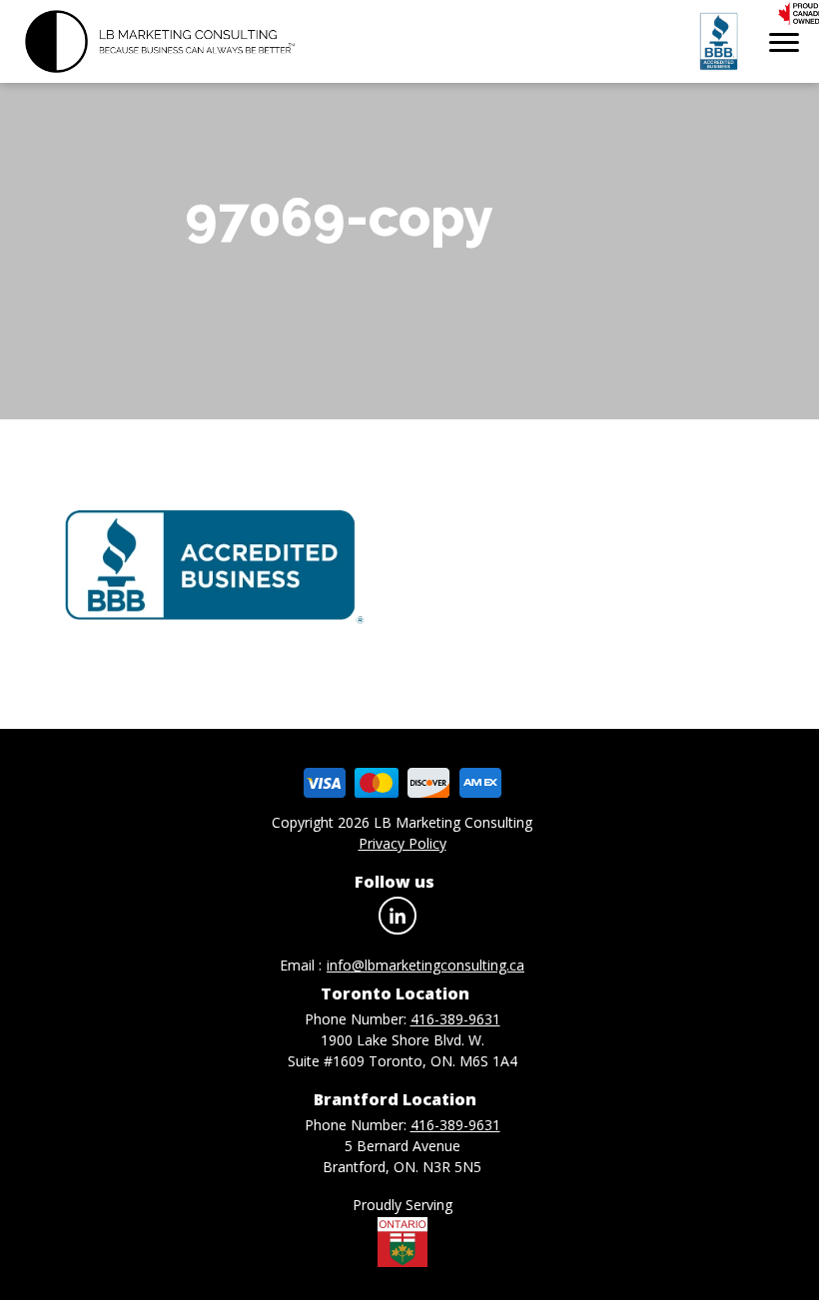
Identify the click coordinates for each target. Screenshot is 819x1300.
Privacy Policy (402, 843)
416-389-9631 (455, 1018)
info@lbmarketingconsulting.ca (425, 965)
